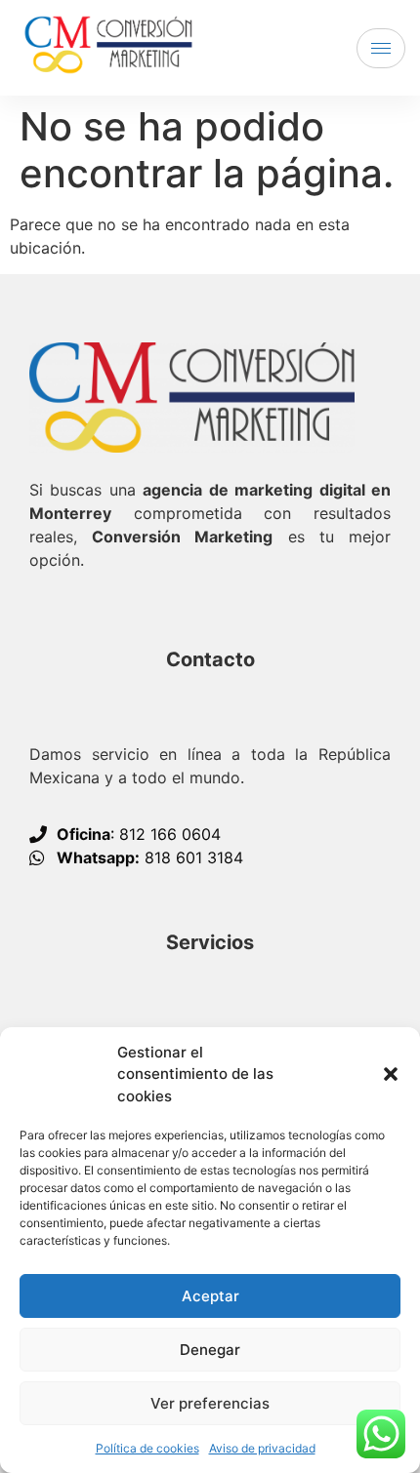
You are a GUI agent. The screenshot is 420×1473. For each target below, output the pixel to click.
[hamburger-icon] (381, 48)
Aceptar (210, 1296)
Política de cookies (147, 1448)
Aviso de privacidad (262, 1448)
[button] (390, 1074)
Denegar (210, 1349)
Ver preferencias (210, 1403)
